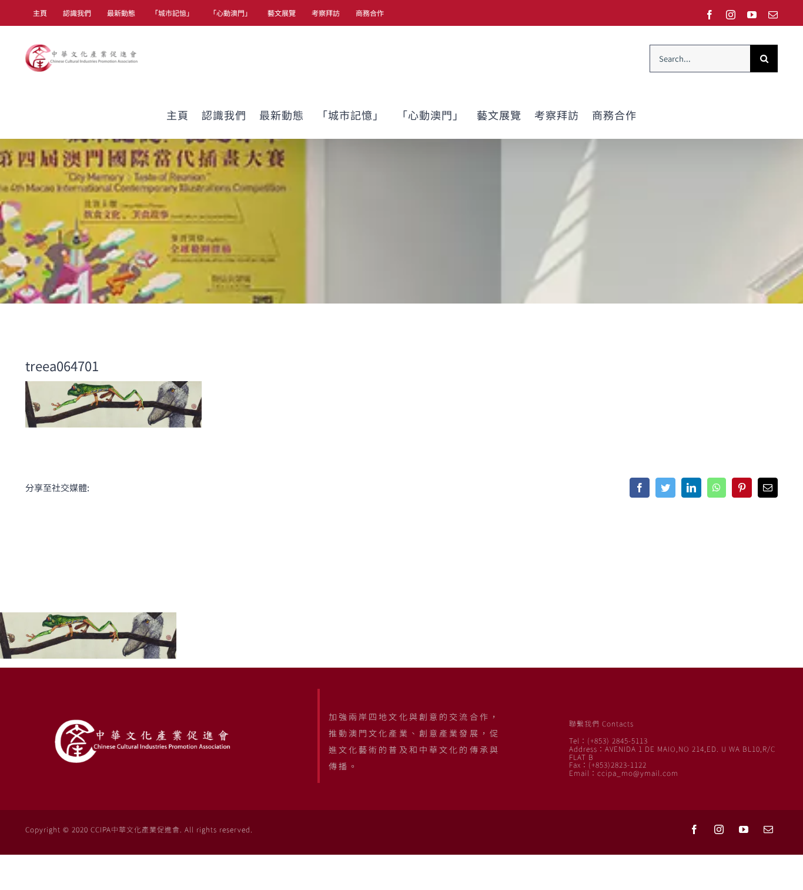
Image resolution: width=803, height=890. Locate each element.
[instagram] (719, 829)
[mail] (768, 829)
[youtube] (743, 829)
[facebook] (694, 829)
